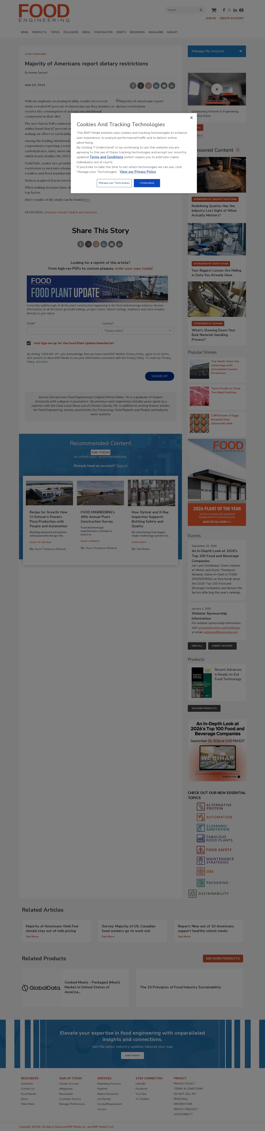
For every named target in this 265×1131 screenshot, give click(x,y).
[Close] (191, 117)
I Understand (147, 182)
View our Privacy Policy (138, 172)
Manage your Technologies (114, 182)
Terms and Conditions (106, 157)
